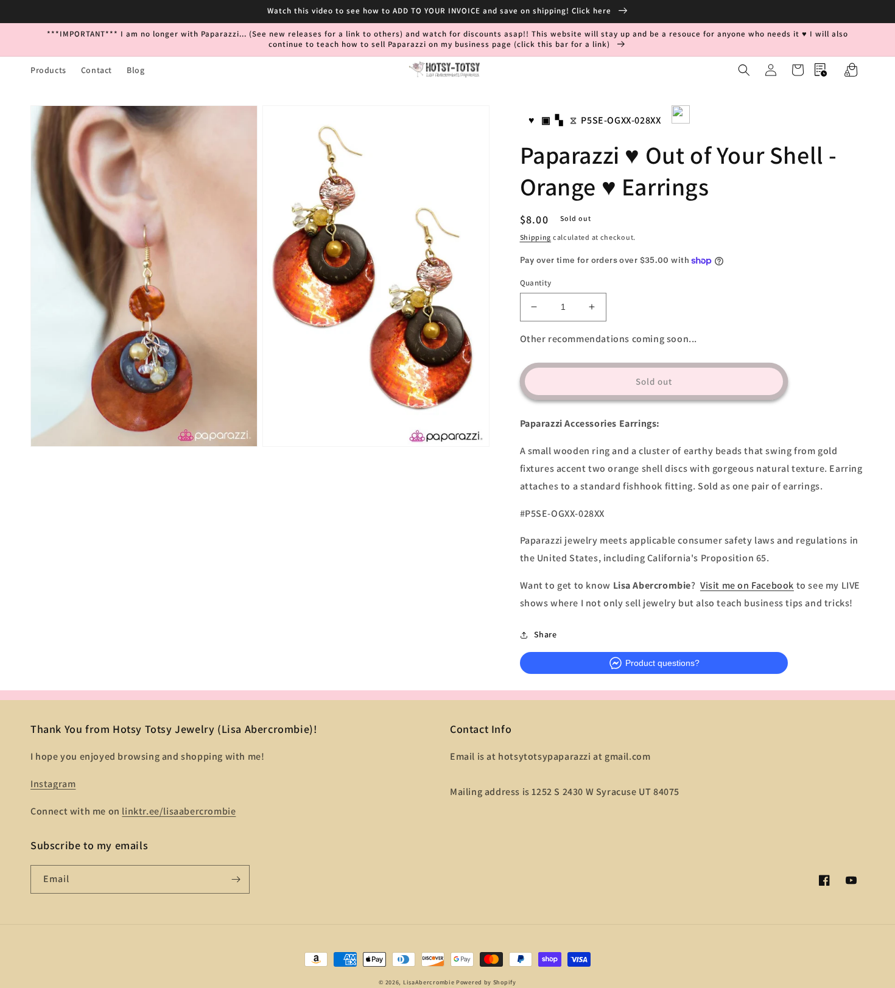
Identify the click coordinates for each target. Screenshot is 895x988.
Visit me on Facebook (747, 585)
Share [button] (545, 634)
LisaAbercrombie (429, 982)
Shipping (536, 237)
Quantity (536, 283)
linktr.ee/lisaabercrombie (179, 811)
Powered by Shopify (486, 982)
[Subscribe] (235, 879)
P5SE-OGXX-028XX (621, 120)
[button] (744, 70)
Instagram (52, 783)
